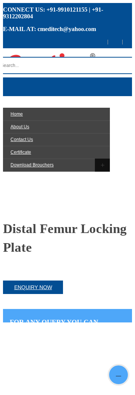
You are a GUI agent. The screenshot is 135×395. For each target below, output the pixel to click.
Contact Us (21, 139)
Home (16, 114)
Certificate (20, 152)
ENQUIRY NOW (33, 287)
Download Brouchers (32, 165)
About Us (19, 126)
